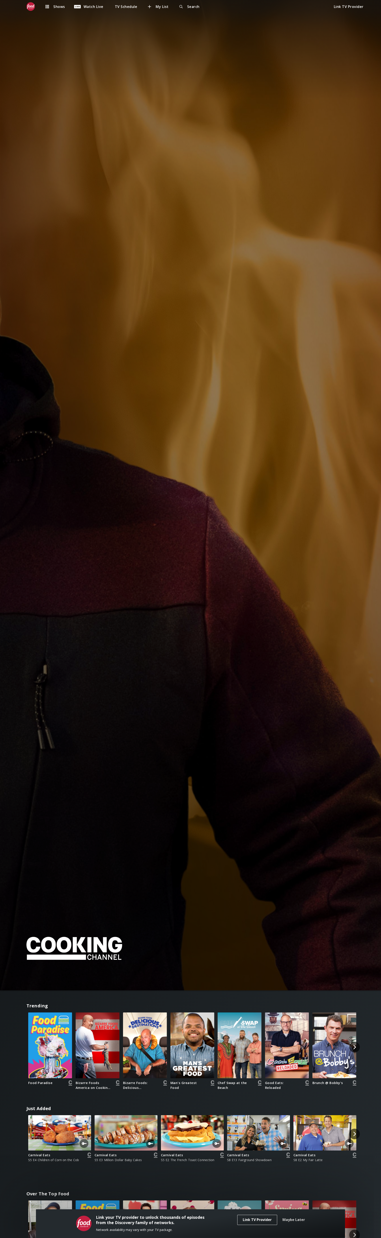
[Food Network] (32, 6)
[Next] (354, 1047)
